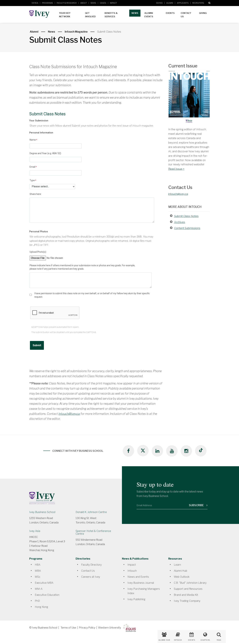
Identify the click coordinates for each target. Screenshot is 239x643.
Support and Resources (188, 588)
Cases (103, 3)
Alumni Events (148, 15)
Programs (47, 3)
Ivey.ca (35, 3)
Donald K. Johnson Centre (91, 512)
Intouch (132, 570)
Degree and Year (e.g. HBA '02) (45, 153)
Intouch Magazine (76, 31)
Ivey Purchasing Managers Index (143, 591)
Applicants (183, 3)
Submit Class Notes (186, 216)
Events (170, 13)
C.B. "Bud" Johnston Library (190, 582)
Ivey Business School (42, 512)
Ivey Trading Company (187, 600)
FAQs (219, 640)
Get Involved (90, 15)
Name (33, 139)
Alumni (169, 3)
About (83, 3)
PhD (37, 600)
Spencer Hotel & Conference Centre (93, 532)
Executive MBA (44, 582)
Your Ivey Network (64, 15)
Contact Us (186, 15)
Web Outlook (181, 576)
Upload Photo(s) (38, 252)
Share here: (35, 194)
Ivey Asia (34, 531)
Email (32, 167)
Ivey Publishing (136, 599)
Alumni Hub (180, 570)
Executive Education (47, 594)
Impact (113, 3)
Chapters (205, 640)
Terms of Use (68, 627)
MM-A (38, 588)
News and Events (138, 576)
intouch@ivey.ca (69, 413)
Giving (159, 3)
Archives (179, 222)
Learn (177, 564)
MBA (38, 570)
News (93, 3)
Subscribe (196, 505)
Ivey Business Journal (140, 582)
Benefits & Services (111, 15)
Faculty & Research (67, 3)
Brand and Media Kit (186, 594)
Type (32, 180)
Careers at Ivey (90, 576)
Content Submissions (187, 228)
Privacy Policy (87, 627)
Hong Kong (41, 606)
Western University (109, 627)
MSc (37, 576)
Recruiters (198, 3)
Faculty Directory (91, 564)
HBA (37, 564)
